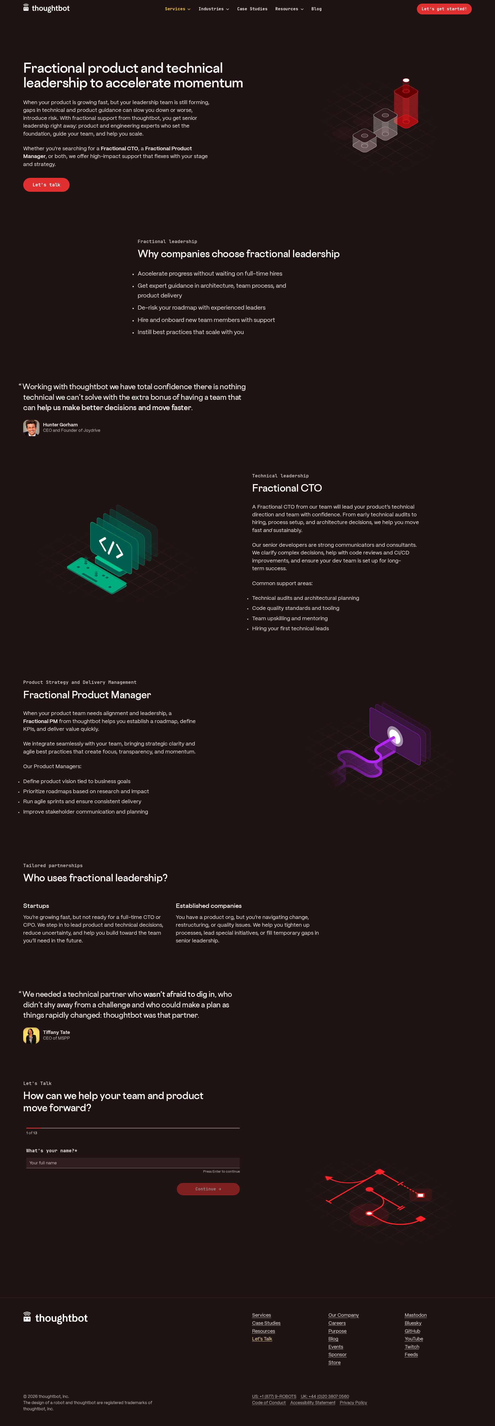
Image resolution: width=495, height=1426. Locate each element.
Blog (316, 9)
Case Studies (252, 9)
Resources (286, 9)
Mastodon (416, 1315)
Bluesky (413, 1323)
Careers (337, 1323)
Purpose (337, 1331)
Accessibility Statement (312, 1403)
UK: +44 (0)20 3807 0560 (325, 1397)
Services (175, 9)
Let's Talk (262, 1339)
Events (335, 1347)
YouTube (414, 1339)
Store (334, 1363)
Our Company (343, 1315)
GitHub (412, 1331)
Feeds (411, 1355)
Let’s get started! (444, 9)
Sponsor (337, 1355)
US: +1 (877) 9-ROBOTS (274, 1397)
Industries (211, 9)
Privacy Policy (353, 1403)
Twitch (412, 1347)
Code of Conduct (269, 1403)
